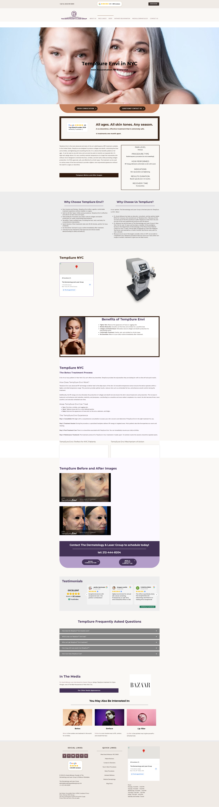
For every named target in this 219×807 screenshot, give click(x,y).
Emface (97, 733)
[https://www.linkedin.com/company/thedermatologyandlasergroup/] (77, 756)
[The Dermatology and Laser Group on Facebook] (64, 756)
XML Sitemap (71, 795)
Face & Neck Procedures (109, 767)
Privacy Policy (62, 798)
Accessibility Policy (70, 793)
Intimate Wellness (109, 775)
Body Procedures (109, 771)
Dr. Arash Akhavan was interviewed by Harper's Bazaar (76, 682)
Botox (64, 733)
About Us (93, 18)
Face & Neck (102, 18)
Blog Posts (109, 783)
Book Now (153, 4)
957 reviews (76, 596)
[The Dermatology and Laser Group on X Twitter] (82, 756)
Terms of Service (72, 798)
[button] (156, 594)
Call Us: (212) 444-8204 (67, 4)
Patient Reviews (109, 758)
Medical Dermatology (140, 18)
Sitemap (65, 795)
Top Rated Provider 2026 (77, 127)
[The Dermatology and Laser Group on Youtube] (73, 756)
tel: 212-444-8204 (109, 552)
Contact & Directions (109, 762)
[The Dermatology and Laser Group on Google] (86, 756)
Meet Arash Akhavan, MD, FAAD (110, 754)
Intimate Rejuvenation (122, 18)
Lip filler (129, 733)
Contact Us (154, 18)
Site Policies (62, 793)
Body (110, 18)
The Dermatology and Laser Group (74, 15)
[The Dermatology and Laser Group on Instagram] (69, 756)
